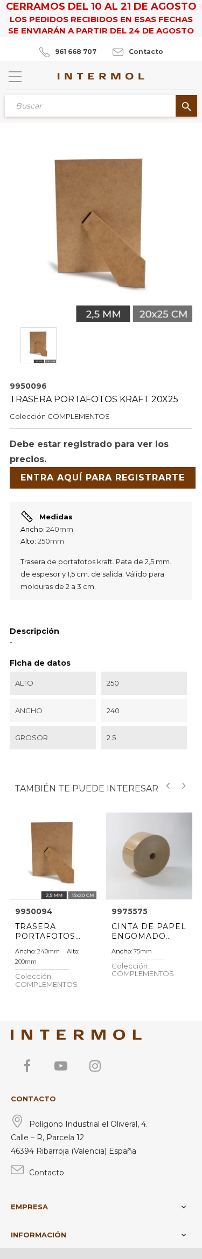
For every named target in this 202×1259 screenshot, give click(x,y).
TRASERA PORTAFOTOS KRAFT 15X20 (45, 931)
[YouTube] (61, 1066)
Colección (28, 416)
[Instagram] (95, 1066)
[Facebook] (27, 1066)
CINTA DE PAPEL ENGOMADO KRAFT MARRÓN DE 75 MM (149, 931)
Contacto (146, 52)
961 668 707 (75, 52)
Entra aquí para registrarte (102, 477)
